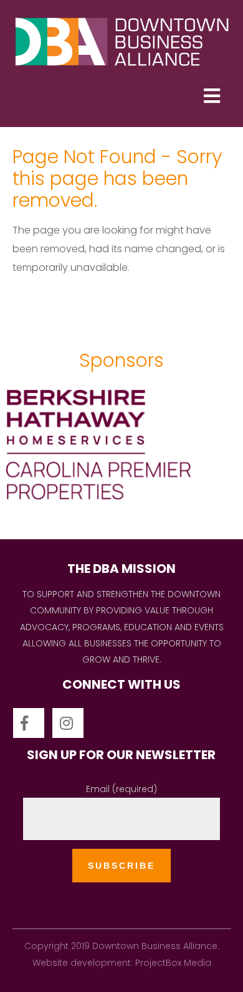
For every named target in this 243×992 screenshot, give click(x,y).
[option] (121, 452)
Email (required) (121, 789)
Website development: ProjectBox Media (121, 963)
